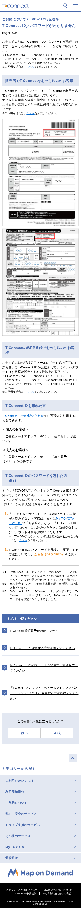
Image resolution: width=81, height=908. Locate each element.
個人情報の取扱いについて (57, 890)
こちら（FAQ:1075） (49, 554)
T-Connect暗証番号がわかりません (34, 630)
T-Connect (15, 6)
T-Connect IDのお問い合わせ (23, 415)
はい (24, 733)
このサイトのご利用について (21, 890)
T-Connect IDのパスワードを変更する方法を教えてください (44, 667)
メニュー (75, 5)
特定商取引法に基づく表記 (57, 893)
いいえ (57, 733)
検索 (65, 5)
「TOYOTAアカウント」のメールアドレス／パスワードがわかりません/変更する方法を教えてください (44, 693)
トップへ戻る (73, 758)
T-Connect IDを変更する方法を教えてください (42, 648)
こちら (30, 66)
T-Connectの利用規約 (24, 893)
